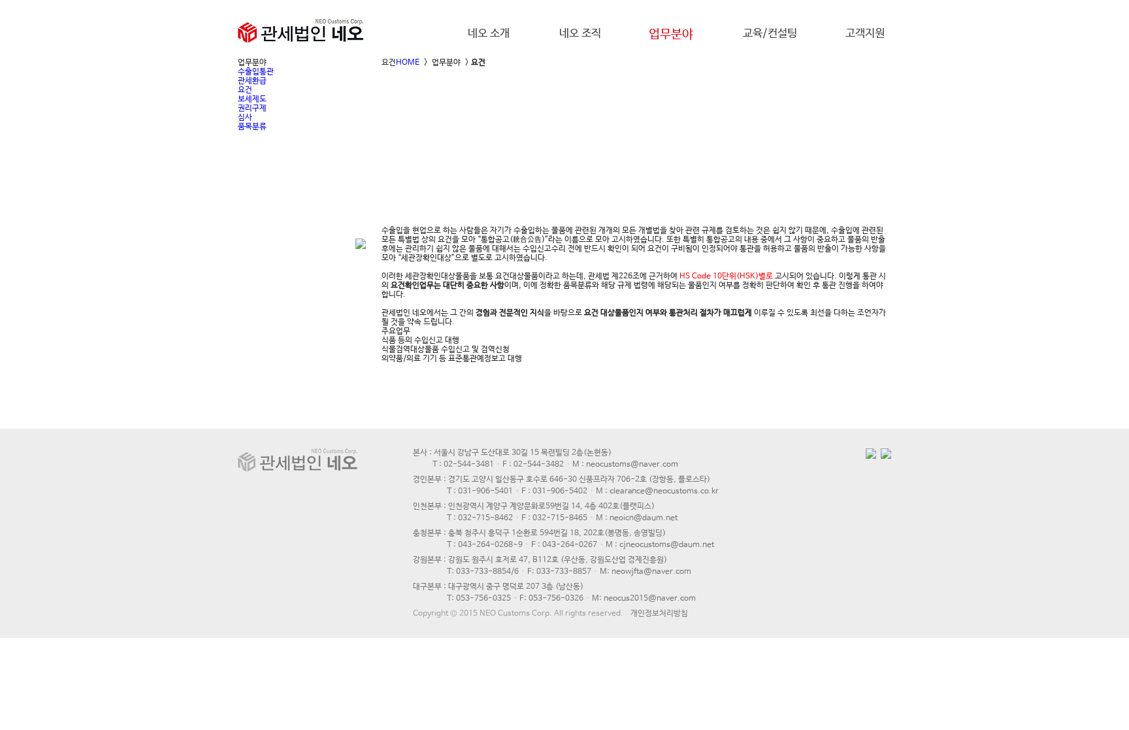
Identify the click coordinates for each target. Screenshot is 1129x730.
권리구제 (252, 108)
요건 (245, 90)
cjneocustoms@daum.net (666, 545)
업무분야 (671, 34)
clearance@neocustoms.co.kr (664, 491)
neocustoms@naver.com (632, 464)
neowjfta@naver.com (651, 571)
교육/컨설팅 (770, 33)
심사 (245, 117)
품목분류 (252, 126)
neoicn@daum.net (644, 518)
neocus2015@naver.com (650, 598)
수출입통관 (256, 71)
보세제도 (252, 99)
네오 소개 (489, 33)
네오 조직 (580, 33)
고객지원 (865, 33)
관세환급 (252, 81)
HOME (407, 62)
